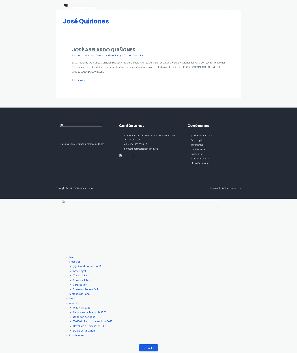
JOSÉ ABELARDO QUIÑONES (103, 50)
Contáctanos (201, 8)
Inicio (113, 8)
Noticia (101, 55)
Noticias (168, 8)
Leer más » (78, 80)
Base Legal (79, 271)
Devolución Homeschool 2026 (90, 326)
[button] (127, 8)
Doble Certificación (84, 330)
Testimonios (80, 275)
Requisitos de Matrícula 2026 (89, 312)
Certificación (80, 284)
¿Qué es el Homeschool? (87, 266)
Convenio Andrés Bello (86, 289)
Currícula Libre (81, 280)
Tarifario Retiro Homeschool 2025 (92, 321)
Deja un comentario (83, 55)
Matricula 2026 (81, 307)
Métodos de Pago (148, 8)
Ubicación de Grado (84, 317)
